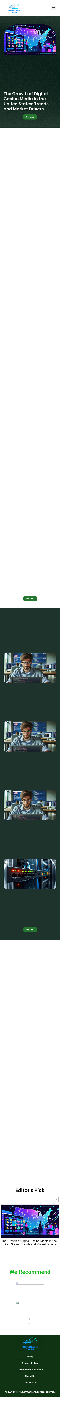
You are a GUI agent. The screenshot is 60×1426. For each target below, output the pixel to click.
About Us (30, 1376)
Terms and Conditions (30, 1369)
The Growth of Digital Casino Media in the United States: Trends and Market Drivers (26, 101)
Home (30, 1356)
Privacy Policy (30, 1363)
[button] (53, 8)
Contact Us (30, 1382)
